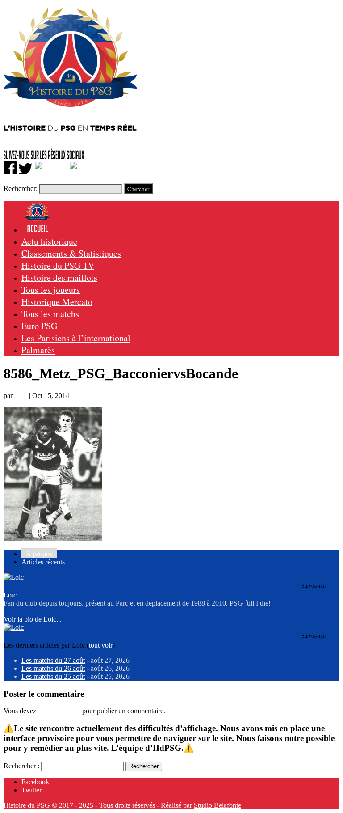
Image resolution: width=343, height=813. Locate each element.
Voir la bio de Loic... (33, 619)
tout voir (101, 645)
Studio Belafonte (217, 805)
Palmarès (38, 350)
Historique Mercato (56, 302)
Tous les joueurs (50, 290)
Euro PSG (39, 326)
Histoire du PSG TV (57, 265)
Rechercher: (21, 188)
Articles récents (43, 562)
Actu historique (49, 241)
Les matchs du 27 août (53, 660)
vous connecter (59, 711)
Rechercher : (21, 766)
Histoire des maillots (59, 277)
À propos (39, 554)
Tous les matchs (50, 314)
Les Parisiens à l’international (75, 338)
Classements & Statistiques (71, 253)
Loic (20, 395)
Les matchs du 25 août (53, 676)
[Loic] (14, 577)
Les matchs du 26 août (53, 668)
